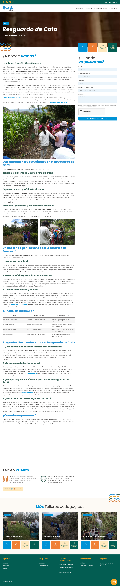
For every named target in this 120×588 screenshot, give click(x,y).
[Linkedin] (10, 2)
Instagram (6, 563)
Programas (89, 8)
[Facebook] (7, 2)
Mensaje (81, 94)
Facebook (6, 566)
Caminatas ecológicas (66, 564)
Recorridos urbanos (65, 572)
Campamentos (43, 566)
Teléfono (81, 81)
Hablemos (83, 563)
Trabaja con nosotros (86, 566)
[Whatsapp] (13, 2)
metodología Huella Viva (59, 102)
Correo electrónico (84, 74)
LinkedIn (5, 568)
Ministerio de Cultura (12, 98)
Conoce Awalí (79, 8)
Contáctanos (113, 8)
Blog (106, 2)
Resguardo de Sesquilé (18, 305)
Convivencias (63, 570)
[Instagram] (3, 2)
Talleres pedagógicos (66, 567)
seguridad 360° (27, 392)
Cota (5, 23)
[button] (11, 489)
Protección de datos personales (106, 564)
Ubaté (8, 515)
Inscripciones (113, 2)
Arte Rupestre (32, 374)
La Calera (48, 515)
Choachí (87, 515)
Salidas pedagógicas (100, 8)
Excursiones (42, 563)
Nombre (80, 67)
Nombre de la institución (85, 87)
